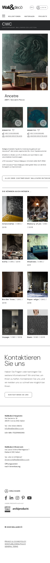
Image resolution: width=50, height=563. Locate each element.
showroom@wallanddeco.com (17, 460)
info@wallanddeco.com (14, 428)
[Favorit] (13, 130)
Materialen (30, 16)
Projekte (43, 16)
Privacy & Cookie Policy (15, 541)
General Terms (11, 546)
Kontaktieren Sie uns (18, 395)
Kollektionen (14, 16)
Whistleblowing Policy (15, 544)
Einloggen (14, 491)
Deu (31, 7)
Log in (43, 7)
